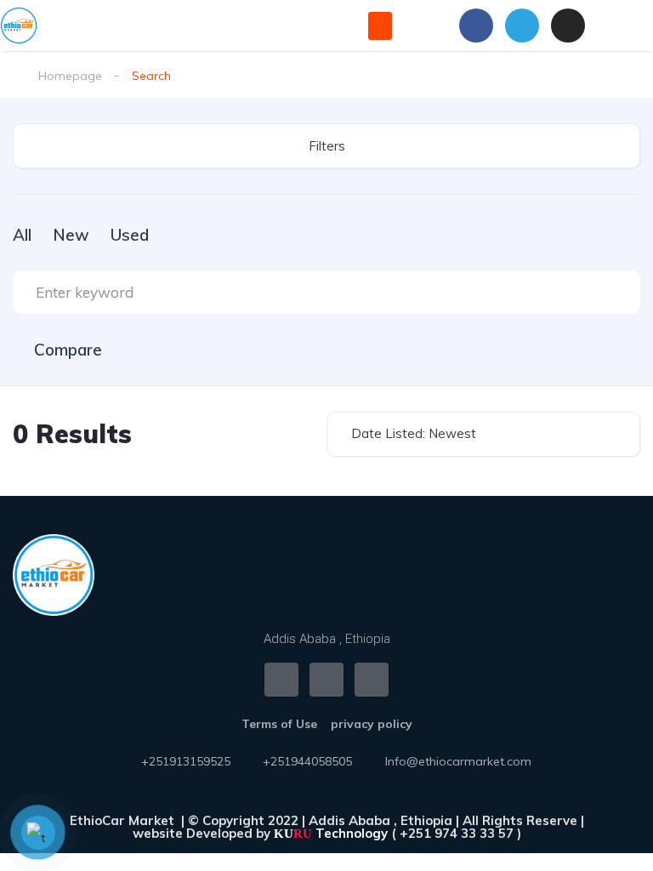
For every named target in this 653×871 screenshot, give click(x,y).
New (71, 235)
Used (130, 235)
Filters (327, 146)
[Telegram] (522, 26)
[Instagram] (568, 26)
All (22, 235)
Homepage (70, 75)
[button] (380, 26)
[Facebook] (476, 26)
